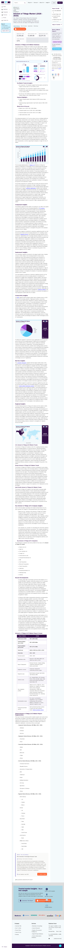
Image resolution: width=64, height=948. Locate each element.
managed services (24, 234)
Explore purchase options (38, 710)
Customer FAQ (18, 926)
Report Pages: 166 (57, 14)
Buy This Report (56, 48)
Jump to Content (56, 24)
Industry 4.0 (32, 165)
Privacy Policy (18, 930)
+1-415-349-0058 (53, 934)
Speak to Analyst (43, 874)
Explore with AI (5, 30)
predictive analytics (42, 289)
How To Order (18, 928)
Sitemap (17, 934)
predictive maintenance (31, 188)
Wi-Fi (18, 297)
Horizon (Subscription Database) (36, 937)
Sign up (60, 2)
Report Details (55, 8)
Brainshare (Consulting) (37, 926)
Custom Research (36, 928)
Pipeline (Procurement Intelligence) (37, 931)
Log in (54, 2)
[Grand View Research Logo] (5, 3)
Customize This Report (27, 900)
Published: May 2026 (57, 19)
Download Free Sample (21, 29)
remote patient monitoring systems (26, 386)
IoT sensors (42, 208)
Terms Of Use (18, 932)
